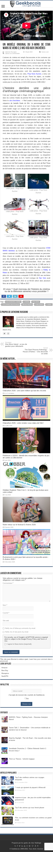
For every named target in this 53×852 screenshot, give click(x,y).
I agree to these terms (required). (19, 644)
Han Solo (42, 278)
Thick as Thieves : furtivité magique (22, 759)
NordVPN (4, 676)
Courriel (6, 613)
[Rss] (15, 845)
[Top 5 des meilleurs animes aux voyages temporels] (7, 780)
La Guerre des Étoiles (10, 304)
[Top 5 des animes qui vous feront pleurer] (7, 811)
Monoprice (5, 673)
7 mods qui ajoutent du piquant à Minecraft (30, 787)
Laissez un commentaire (12, 53)
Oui (27, 698)
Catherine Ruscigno (11, 52)
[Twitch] (33, 845)
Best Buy (4, 670)
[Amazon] (35, 845)
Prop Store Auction (34, 74)
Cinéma (26, 302)
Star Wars (39, 304)
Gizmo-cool (45, 52)
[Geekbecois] (26, 4)
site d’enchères (14, 100)
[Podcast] (38, 845)
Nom (5, 605)
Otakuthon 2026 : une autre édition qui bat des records (24, 390)
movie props (27, 304)
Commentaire (8, 583)
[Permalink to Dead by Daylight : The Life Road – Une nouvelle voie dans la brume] (4, 740)
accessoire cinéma (13, 302)
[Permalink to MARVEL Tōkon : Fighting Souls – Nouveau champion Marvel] (4, 719)
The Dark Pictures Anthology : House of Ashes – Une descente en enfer (35, 351)
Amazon (4, 668)
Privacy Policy (31, 639)
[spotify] (30, 845)
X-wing (49, 304)
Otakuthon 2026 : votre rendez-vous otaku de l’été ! (23, 423)
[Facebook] (17, 845)
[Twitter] (20, 845)
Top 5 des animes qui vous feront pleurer (29, 808)
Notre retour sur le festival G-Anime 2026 (19, 524)
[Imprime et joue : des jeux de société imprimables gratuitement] (7, 800)
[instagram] (27, 845)
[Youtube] (25, 845)
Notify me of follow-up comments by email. (20, 628)
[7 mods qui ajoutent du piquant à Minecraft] (7, 790)
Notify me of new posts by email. (17, 632)
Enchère (36, 302)
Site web (6, 620)
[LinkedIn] (22, 845)
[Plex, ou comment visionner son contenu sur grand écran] (7, 821)
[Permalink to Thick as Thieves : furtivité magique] (4, 761)
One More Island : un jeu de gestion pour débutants (16, 344)
